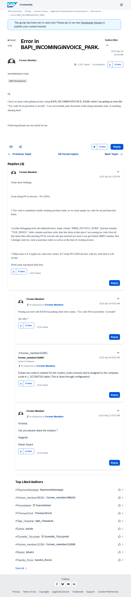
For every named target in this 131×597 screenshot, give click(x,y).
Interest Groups (41, 11)
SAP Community (15, 11)
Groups (28, 11)
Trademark (77, 591)
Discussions (95, 11)
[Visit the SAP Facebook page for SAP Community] (57, 584)
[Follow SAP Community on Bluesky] (62, 584)
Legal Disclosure (60, 591)
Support (90, 591)
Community (25, 4)
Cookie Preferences (108, 591)
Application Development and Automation (69, 11)
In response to (47, 305)
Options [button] (106, 45)
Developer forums (91, 22)
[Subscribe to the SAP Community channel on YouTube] (68, 584)
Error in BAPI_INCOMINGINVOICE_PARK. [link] (28, 15)
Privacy (16, 591)
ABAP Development (17, 81)
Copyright (44, 591)
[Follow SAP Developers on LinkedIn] (74, 584)
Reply (114, 283)
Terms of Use (29, 591)
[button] (110, 64)
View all (19, 568)
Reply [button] (117, 146)
